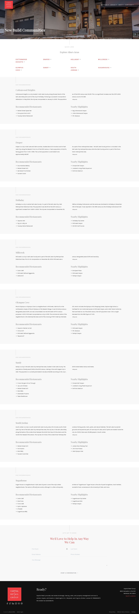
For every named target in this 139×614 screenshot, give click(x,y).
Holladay (75, 59)
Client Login (128, 5)
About (120, 5)
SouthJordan (74, 69)
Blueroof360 (12, 612)
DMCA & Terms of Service (123, 612)
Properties (104, 5)
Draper (46, 59)
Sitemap (134, 612)
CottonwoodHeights (21, 61)
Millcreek (102, 59)
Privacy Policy (112, 612)
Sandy (46, 68)
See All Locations (131, 596)
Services (112, 5)
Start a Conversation (69, 573)
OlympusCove (19, 69)
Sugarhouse (104, 68)
